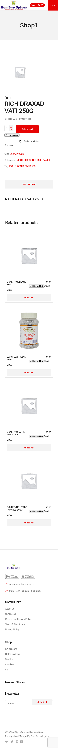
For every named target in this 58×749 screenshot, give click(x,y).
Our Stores (10, 614)
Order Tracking (12, 654)
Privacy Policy (12, 629)
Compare (9, 145)
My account (11, 648)
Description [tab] (29, 184)
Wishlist (9, 659)
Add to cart (27, 129)
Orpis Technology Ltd (40, 736)
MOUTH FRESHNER (27, 160)
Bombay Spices (37, 732)
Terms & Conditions (15, 624)
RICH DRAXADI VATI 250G (22, 166)
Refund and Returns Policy (18, 619)
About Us (9, 608)
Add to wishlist (12, 135)
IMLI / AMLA (43, 160)
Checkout (9, 664)
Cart (7, 669)
